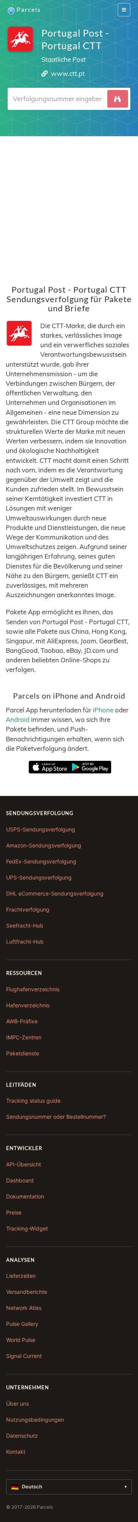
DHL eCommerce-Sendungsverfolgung (55, 893)
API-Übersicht (23, 1164)
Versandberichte (26, 1291)
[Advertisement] (69, 205)
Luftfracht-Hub (25, 941)
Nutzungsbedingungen (35, 1419)
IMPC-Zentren (23, 1037)
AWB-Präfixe (22, 1021)
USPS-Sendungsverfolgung (40, 829)
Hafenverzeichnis (27, 1005)
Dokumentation (25, 1196)
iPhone (103, 710)
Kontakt (15, 1451)
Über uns (17, 1403)
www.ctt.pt (68, 73)
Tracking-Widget (27, 1228)
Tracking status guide (33, 1100)
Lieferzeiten (21, 1275)
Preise (13, 1212)
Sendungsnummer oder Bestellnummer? (56, 1116)
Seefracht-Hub (24, 925)
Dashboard (20, 1180)
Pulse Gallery (22, 1324)
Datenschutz (22, 1435)
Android (18, 719)
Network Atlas (23, 1308)
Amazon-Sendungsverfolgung (43, 845)
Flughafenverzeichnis (32, 989)
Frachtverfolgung (27, 909)
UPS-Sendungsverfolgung (39, 877)
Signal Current (24, 1356)
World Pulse (20, 1340)
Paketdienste (22, 1053)
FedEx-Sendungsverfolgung (41, 861)
